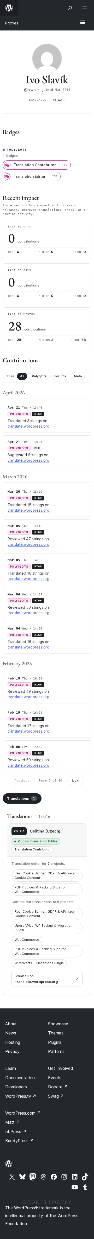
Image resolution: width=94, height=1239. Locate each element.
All (22, 376)
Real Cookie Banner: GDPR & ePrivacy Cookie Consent (45, 875)
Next (76, 780)
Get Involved (60, 1068)
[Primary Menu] (82, 22)
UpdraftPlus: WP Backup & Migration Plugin (43, 928)
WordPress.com (23, 1113)
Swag (56, 1096)
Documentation (20, 1077)
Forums (60, 376)
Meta (78, 376)
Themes (55, 1032)
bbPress (15, 1131)
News (10, 1032)
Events (54, 1077)
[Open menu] (85, 8)
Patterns (56, 1051)
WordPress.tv (20, 1096)
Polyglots (39, 376)
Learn (10, 1068)
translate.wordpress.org (28, 426)
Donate (58, 1086)
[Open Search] (70, 8)
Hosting (12, 1042)
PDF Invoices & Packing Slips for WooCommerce (40, 889)
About (11, 1023)
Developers (16, 1086)
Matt (12, 1122)
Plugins (54, 1042)
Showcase (58, 1023)
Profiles (11, 23)
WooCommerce (27, 940)
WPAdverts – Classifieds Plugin (39, 963)
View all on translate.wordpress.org (36, 979)
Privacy (12, 1051)
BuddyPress (19, 1140)
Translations (21, 798)
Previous (22, 780)
